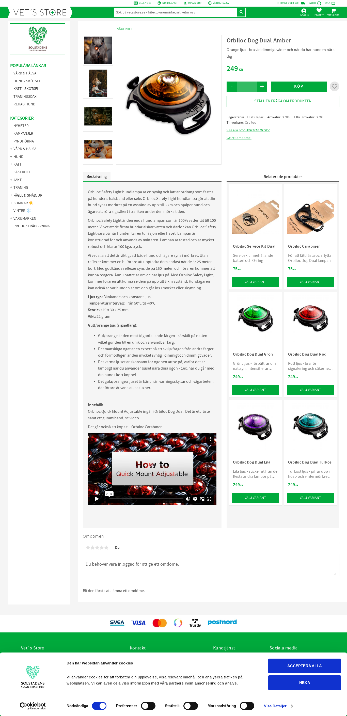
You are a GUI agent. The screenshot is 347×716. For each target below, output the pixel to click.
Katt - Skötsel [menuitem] (26, 88)
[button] (319, 12)
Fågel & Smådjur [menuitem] (27, 195)
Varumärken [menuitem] (24, 218)
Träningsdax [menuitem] (25, 96)
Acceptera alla (304, 666)
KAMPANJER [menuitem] (23, 133)
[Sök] (241, 12)
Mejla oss (145, 3)
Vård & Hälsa (221, 3)
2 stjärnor (92, 547)
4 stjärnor (101, 547)
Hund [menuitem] (18, 156)
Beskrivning (97, 176)
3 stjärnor (97, 547)
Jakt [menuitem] (17, 180)
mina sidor (195, 3)
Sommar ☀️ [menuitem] (23, 203)
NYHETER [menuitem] (21, 125)
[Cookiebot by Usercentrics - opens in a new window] (33, 706)
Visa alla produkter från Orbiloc (248, 130)
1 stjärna (88, 547)
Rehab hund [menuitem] (24, 104)
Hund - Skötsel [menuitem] (27, 81)
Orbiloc (250, 122)
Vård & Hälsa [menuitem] (24, 73)
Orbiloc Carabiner (146, 426)
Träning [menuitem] (20, 187)
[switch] (148, 706)
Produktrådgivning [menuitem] (31, 226)
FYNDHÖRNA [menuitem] (23, 141)
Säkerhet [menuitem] (22, 172)
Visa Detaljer (275, 706)
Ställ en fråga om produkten (282, 101)
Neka (304, 682)
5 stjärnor (106, 547)
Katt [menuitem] (17, 164)
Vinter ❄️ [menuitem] (22, 210)
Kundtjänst (169, 3)
